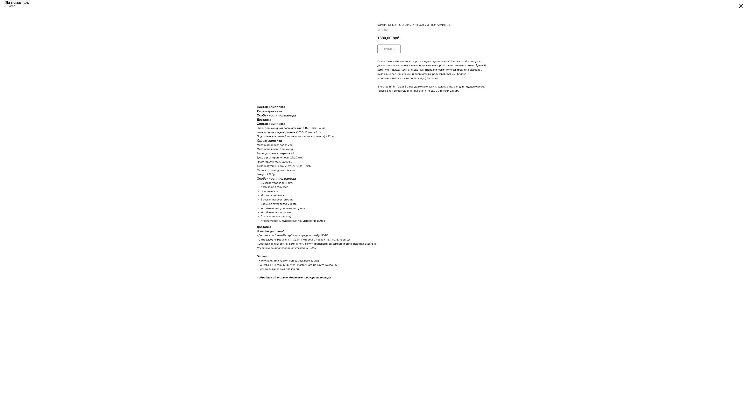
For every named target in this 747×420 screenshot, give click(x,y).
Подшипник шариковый (272, 136)
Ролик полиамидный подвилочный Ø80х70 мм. (287, 128)
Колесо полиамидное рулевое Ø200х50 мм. (285, 132)
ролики (384, 78)
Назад (11, 5)
